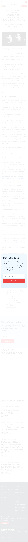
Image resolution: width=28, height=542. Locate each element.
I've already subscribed (14, 284)
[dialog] (14, 271)
